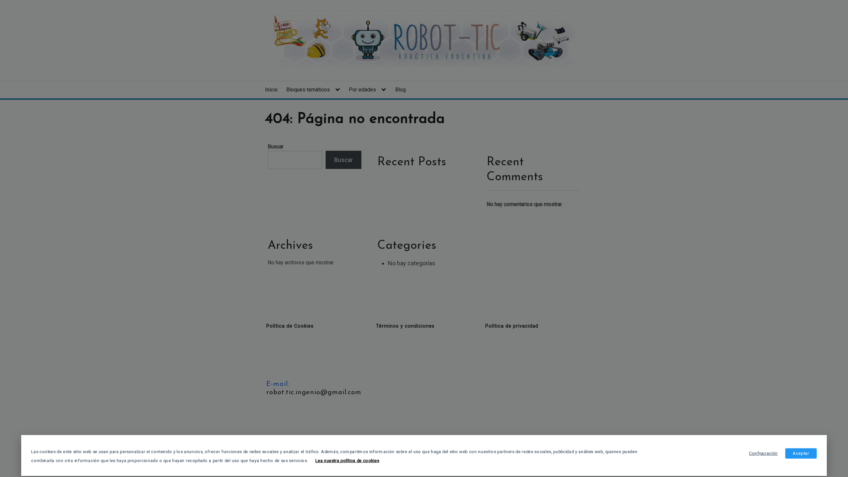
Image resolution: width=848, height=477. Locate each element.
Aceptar (801, 453)
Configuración (763, 453)
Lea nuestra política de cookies (347, 460)
